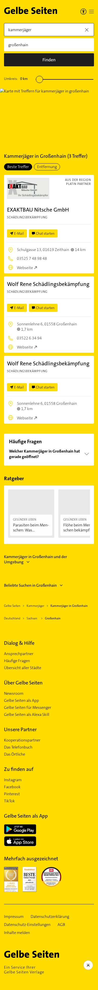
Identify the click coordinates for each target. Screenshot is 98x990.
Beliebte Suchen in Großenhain (30, 585)
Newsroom (13, 693)
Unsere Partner (20, 729)
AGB (61, 924)
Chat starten (45, 233)
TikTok (9, 801)
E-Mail (19, 233)
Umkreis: (16, 78)
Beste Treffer (18, 166)
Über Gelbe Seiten (23, 682)
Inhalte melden (17, 932)
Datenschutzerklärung (50, 916)
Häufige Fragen (17, 660)
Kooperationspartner (22, 740)
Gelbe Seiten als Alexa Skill (26, 714)
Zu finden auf (18, 769)
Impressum (14, 916)
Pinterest (12, 794)
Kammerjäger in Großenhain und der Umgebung (35, 559)
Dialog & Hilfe (19, 643)
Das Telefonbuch (18, 747)
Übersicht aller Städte (22, 667)
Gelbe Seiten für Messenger (27, 707)
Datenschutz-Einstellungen (27, 924)
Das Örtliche (14, 754)
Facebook (12, 786)
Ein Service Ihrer (24, 969)
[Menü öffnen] (91, 12)
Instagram (13, 779)
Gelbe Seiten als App (21, 700)
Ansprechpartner (18, 653)
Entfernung (47, 166)
